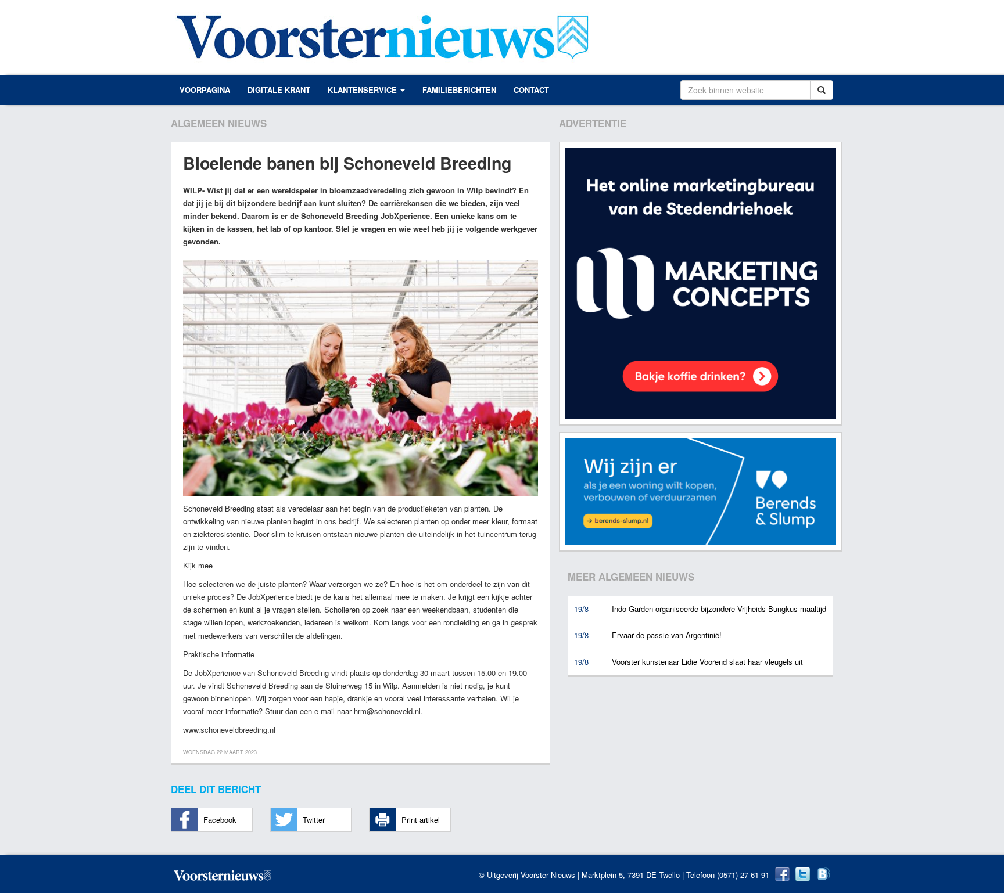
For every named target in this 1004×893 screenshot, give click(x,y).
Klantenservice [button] (363, 89)
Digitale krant (279, 89)
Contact (531, 89)
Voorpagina (205, 89)
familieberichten (459, 89)
